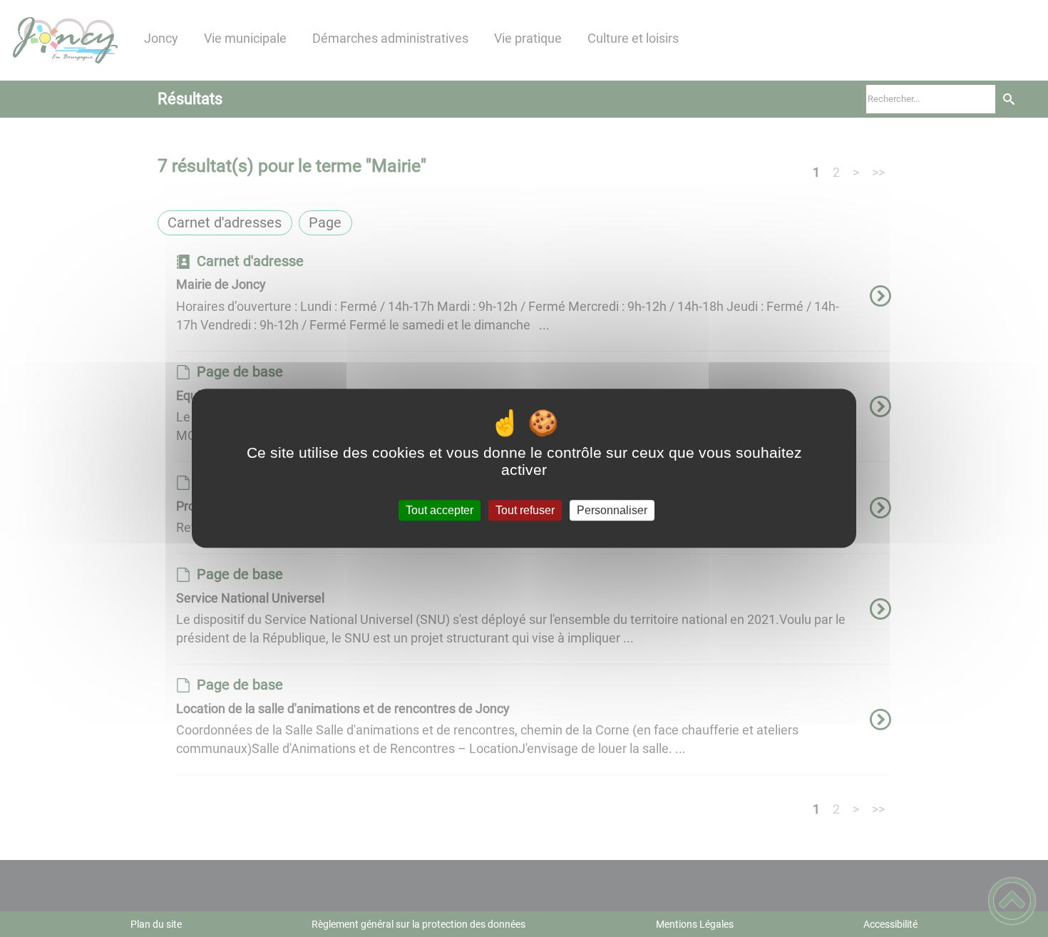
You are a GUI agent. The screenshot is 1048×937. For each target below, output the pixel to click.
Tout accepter (439, 510)
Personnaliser (612, 510)
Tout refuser (525, 510)
